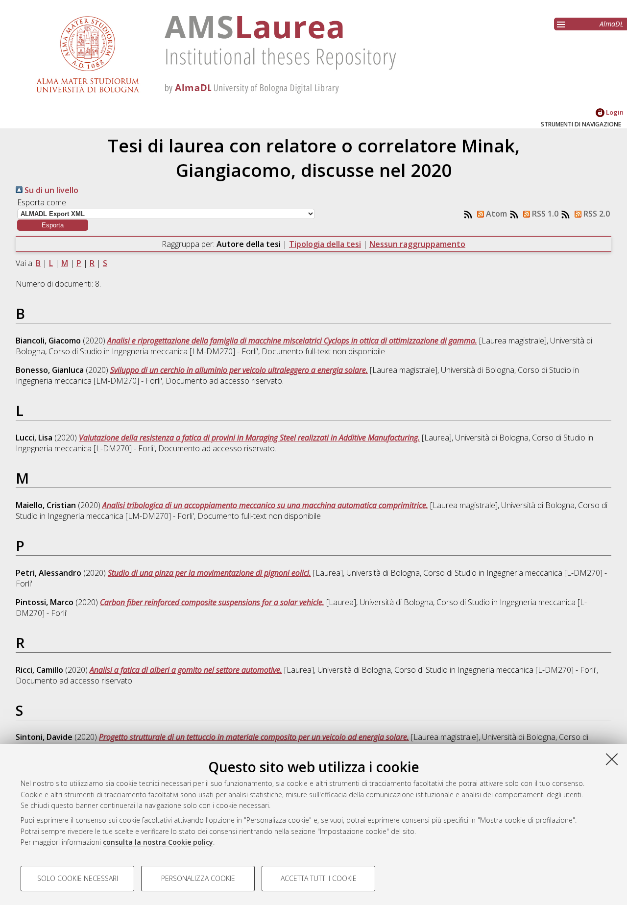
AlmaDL (612, 23)
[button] (52, 225)
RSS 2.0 (595, 213)
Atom (495, 213)
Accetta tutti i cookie (319, 878)
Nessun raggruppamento (417, 244)
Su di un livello (50, 190)
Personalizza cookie (198, 878)
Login (614, 112)
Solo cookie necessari (77, 878)
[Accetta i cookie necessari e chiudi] (612, 759)
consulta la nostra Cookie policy (158, 842)
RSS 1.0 (544, 213)
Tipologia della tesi (325, 244)
